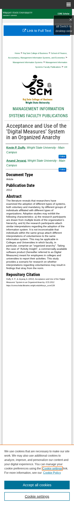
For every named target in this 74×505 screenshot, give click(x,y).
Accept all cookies (37, 485)
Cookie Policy (52, 472)
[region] (37, 475)
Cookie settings (52, 468)
